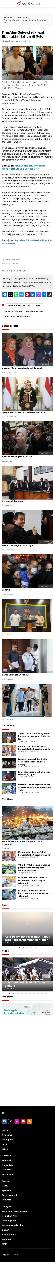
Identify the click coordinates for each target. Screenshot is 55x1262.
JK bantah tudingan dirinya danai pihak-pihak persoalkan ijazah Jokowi (26, 673)
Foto (4, 905)
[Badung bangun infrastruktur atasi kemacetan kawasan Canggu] (9, 763)
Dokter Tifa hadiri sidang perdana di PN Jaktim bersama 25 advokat (27, 499)
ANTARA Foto (9, 1234)
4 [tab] (31, 947)
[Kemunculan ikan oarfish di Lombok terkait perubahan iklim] (9, 750)
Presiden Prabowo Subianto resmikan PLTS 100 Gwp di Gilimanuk (32, 880)
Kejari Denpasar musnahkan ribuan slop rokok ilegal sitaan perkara (25, 982)
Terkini (5, 1130)
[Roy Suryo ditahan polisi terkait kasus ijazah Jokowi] (27, 571)
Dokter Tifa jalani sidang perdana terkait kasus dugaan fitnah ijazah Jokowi (27, 455)
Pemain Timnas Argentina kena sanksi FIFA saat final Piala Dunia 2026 (34, 788)
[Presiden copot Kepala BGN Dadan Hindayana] (27, 615)
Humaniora (7, 1165)
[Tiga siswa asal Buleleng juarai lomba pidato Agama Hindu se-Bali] (9, 737)
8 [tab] (37, 993)
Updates (6, 1156)
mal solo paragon (13, 311)
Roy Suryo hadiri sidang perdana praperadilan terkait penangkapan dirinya (27, 544)
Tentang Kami (9, 1220)
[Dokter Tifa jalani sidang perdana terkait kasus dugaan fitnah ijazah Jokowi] (27, 438)
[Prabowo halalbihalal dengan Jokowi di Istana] (27, 700)
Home (9, 17)
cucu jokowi (34, 305)
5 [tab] (35, 947)
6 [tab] (29, 993)
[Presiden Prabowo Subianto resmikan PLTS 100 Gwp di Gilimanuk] (9, 881)
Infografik (7, 996)
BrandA (5, 1230)
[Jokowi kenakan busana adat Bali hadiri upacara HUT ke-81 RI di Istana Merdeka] (27, 393)
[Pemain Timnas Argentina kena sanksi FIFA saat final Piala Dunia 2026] (9, 788)
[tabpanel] (27, 929)
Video (5, 951)
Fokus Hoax (8, 1174)
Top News (7, 799)
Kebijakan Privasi (10, 1216)
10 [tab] (45, 993)
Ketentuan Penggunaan (14, 1211)
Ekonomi (6, 1160)
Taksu (5, 1186)
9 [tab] (41, 993)
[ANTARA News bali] (30, 3)
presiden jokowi (16, 305)
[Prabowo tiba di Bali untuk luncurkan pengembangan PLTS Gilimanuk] (9, 894)
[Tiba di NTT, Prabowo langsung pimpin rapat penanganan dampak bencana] (9, 869)
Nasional (20, 17)
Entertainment (9, 1195)
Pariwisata (7, 1169)
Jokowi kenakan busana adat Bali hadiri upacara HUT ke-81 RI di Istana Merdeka (23, 411)
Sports (5, 1181)
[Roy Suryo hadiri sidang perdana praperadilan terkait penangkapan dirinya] (27, 527)
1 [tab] (19, 947)
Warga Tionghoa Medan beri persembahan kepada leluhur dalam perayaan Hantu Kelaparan (25, 841)
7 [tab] (33, 993)
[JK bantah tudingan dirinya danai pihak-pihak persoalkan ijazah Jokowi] (27, 656)
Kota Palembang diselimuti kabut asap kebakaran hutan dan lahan (27, 938)
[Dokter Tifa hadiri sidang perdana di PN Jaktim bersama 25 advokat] (27, 482)
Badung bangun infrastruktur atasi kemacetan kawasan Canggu (33, 762)
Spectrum (7, 1190)
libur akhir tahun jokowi (16, 317)
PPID (4, 1244)
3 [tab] (27, 947)
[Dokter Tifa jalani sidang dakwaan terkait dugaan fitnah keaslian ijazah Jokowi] (27, 349)
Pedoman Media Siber (13, 1225)
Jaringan (6, 1206)
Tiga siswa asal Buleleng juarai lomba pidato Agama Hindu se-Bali (34, 736)
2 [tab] (23, 947)
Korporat (6, 1239)
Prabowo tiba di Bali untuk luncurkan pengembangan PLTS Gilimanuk (34, 893)
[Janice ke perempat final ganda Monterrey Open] (9, 775)
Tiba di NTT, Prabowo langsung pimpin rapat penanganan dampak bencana (34, 868)
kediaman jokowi (35, 311)
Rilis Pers (6, 1200)
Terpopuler (8, 725)
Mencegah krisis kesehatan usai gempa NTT (26, 1089)
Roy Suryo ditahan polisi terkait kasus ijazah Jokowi (26, 588)
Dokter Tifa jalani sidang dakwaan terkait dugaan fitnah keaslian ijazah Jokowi (24, 366)
